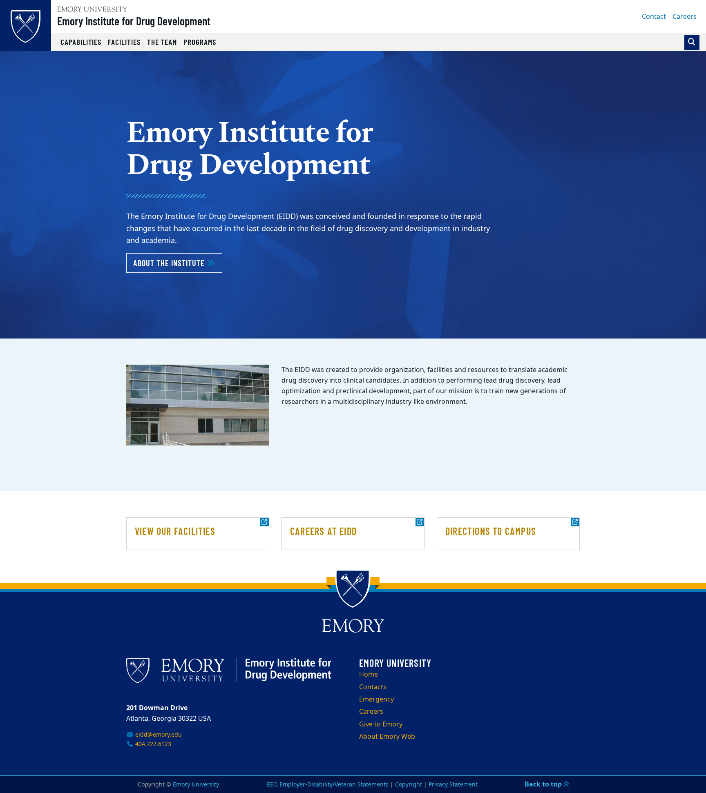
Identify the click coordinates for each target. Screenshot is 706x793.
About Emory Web (387, 737)
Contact (654, 17)
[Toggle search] (691, 42)
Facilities (124, 42)
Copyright (408, 784)
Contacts (373, 687)
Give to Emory (380, 724)
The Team (162, 42)
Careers (684, 17)
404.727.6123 (152, 744)
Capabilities (80, 42)
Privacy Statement (453, 784)
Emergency (376, 699)
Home (368, 674)
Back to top (544, 784)
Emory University (196, 784)
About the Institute (177, 263)
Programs (199, 42)
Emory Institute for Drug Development (133, 21)
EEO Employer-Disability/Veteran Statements (328, 784)
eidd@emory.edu (158, 735)
